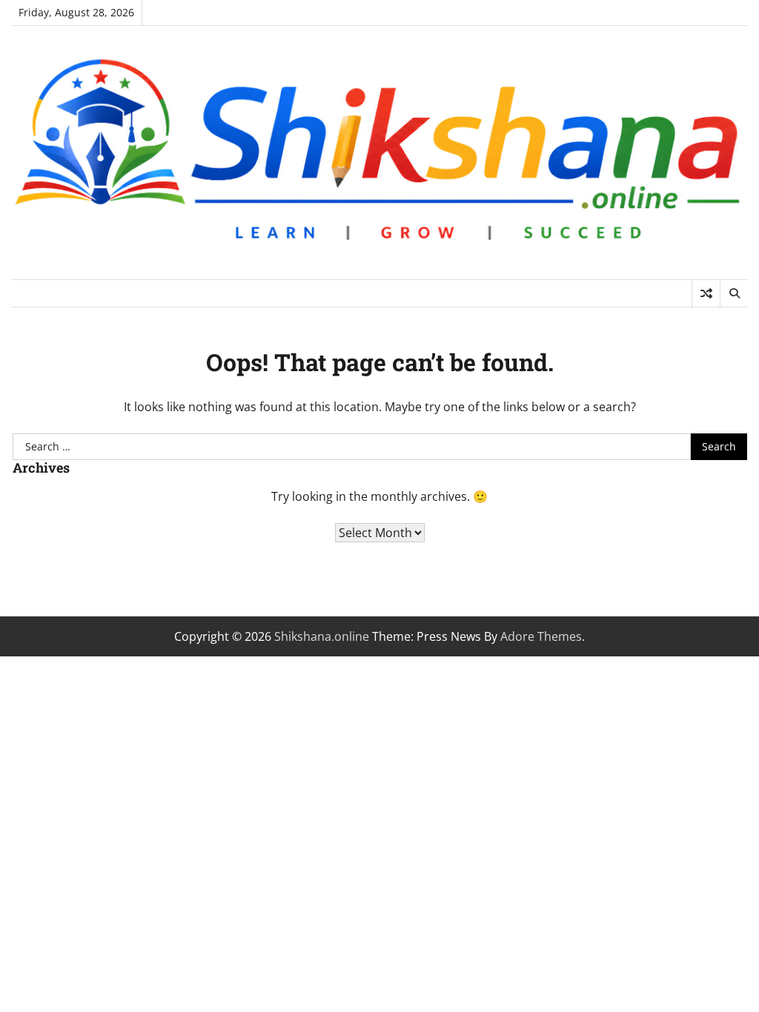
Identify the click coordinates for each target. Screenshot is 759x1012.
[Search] (734, 293)
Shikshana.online (321, 636)
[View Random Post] (706, 293)
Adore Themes (541, 636)
